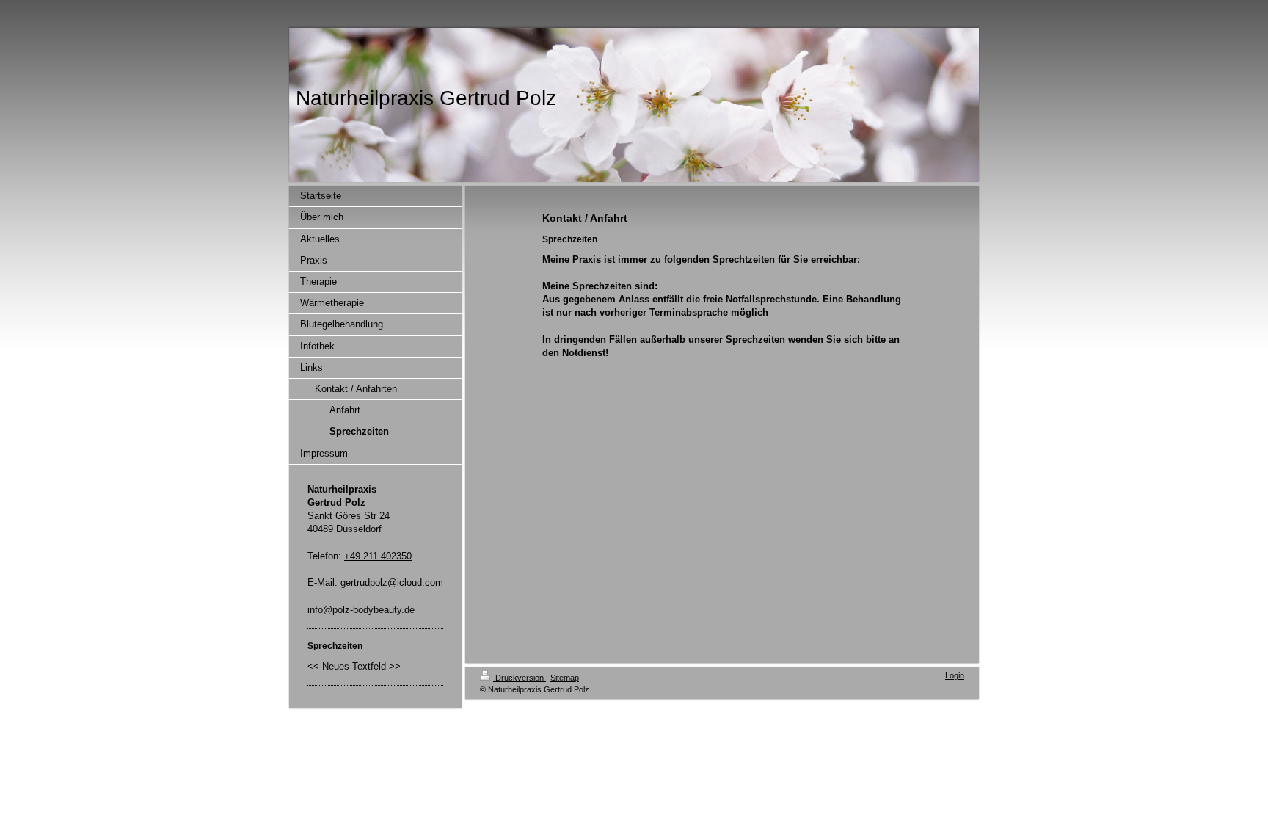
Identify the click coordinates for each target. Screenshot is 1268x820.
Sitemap (564, 677)
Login (954, 675)
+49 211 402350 (378, 556)
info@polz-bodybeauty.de (361, 609)
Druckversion (519, 677)
